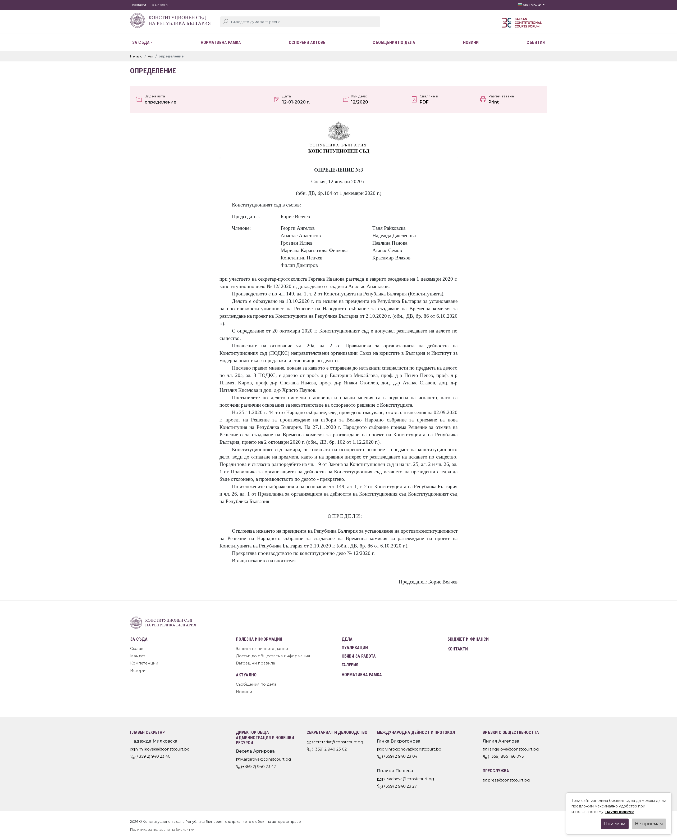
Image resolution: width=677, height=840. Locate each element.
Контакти (139, 5)
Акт (150, 56)
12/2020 (359, 102)
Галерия (350, 664)
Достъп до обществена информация (273, 656)
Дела (347, 639)
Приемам (614, 823)
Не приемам (649, 823)
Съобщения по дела (394, 42)
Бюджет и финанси (468, 639)
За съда (141, 42)
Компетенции (144, 663)
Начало (136, 56)
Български (532, 5)
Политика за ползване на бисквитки (162, 830)
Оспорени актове (307, 42)
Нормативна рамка (221, 42)
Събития (536, 42)
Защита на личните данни (262, 648)
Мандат (137, 656)
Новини (471, 42)
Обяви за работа (359, 656)
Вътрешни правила (255, 663)
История (139, 670)
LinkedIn (161, 5)
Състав (136, 648)
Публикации (355, 647)
